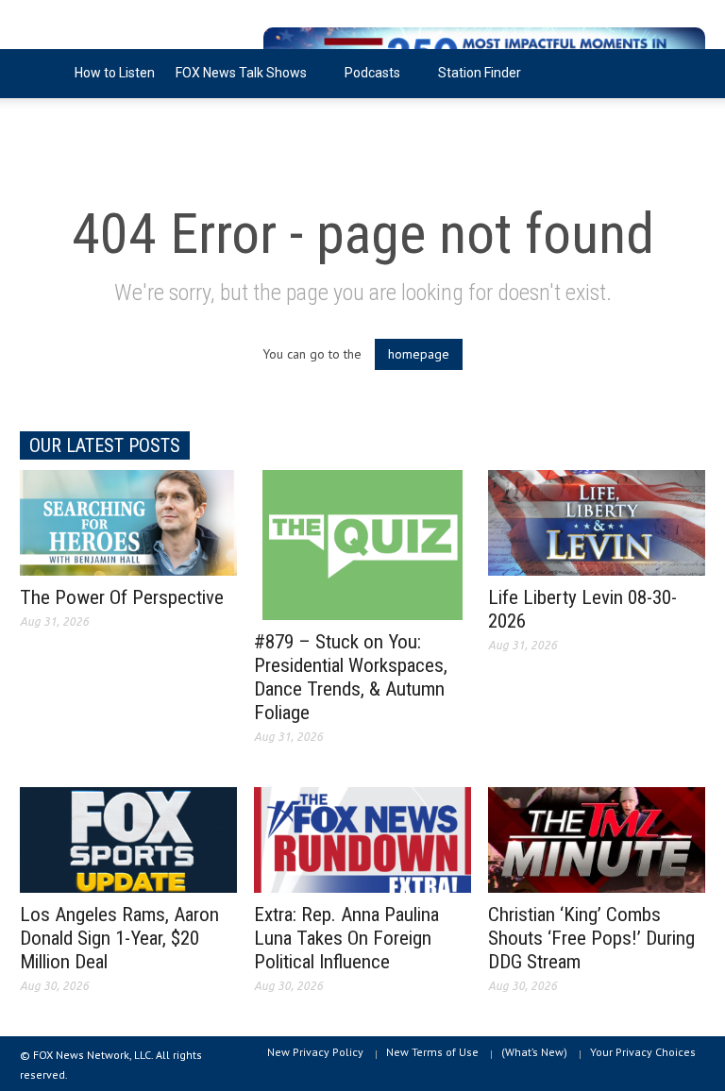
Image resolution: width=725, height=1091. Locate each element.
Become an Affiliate (88, 121)
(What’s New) (534, 1052)
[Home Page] (42, 73)
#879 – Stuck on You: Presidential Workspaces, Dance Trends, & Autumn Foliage (350, 677)
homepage (418, 353)
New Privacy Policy (315, 1052)
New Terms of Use (432, 1052)
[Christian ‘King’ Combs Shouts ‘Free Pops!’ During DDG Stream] (596, 839)
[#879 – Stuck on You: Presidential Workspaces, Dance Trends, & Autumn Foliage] (362, 543)
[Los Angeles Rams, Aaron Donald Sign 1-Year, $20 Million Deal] (128, 839)
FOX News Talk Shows (236, 81)
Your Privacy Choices (643, 1052)
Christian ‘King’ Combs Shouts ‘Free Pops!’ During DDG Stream (591, 938)
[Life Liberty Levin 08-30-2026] (596, 521)
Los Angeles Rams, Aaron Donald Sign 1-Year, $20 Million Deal (119, 938)
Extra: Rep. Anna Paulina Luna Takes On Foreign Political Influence (346, 938)
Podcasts (367, 81)
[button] (686, 71)
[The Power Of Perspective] (128, 521)
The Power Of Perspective (122, 597)
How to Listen (115, 72)
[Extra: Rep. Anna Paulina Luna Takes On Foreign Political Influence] (362, 839)
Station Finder (479, 72)
